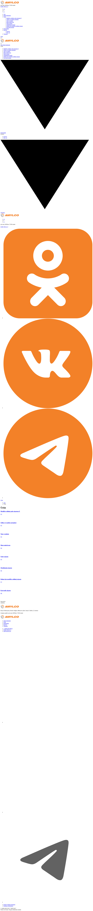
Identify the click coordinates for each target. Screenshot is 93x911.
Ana (4, 14)
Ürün (4, 16)
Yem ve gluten (9, 20)
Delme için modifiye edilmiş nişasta (14, 26)
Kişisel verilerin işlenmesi (9, 904)
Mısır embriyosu (10, 22)
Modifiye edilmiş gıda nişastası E (14, 18)
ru (3, 11)
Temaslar (5, 34)
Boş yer (8, 32)
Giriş (2, 36)
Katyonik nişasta (10, 27)
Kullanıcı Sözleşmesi (8, 906)
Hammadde (6, 28)
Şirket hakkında (7, 15)
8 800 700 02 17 (4, 6)
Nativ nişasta (9, 23)
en (4, 9)
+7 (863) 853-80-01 (8, 628)
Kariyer (5, 30)
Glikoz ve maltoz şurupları (12, 19)
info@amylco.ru (7, 631)
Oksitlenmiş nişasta (10, 24)
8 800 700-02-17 (7, 630)
